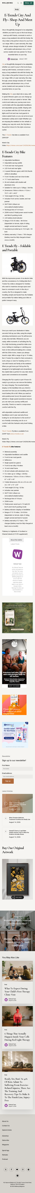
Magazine (5, 1145)
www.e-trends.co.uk (17, 434)
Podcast (5, 1159)
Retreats (5, 1155)
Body (17, 9)
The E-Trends (6, 431)
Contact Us (6, 1126)
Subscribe (5, 1140)
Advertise (5, 1136)
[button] (29, 3)
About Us (5, 1121)
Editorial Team (14, 59)
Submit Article (7, 1130)
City (3, 64)
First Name (6, 765)
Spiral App (5, 1150)
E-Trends (8, 135)
